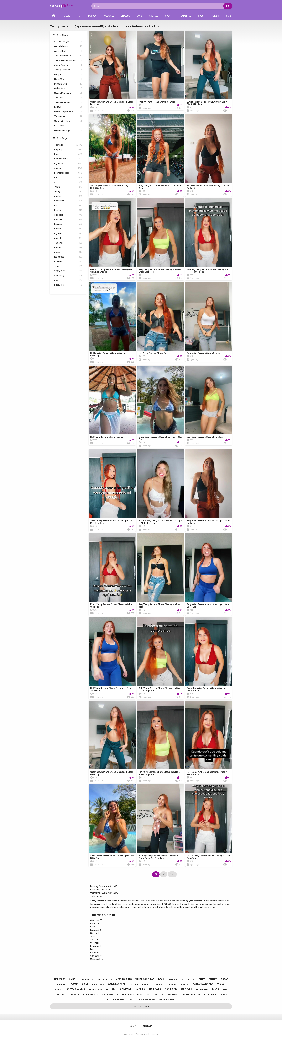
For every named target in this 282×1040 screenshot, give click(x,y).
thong (68, 191)
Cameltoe (186, 16)
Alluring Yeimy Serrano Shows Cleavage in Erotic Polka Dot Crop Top (158, 857)
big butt (68, 233)
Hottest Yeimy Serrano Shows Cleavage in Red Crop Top (207, 773)
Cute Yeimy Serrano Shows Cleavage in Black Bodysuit (111, 103)
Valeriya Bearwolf (68, 102)
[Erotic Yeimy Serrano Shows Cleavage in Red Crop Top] (112, 567)
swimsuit (184, 984)
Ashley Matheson (68, 56)
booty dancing (115, 999)
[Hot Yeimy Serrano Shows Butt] (160, 316)
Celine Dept (68, 88)
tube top (59, 994)
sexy (224, 994)
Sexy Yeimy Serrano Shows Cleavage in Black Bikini (160, 605)
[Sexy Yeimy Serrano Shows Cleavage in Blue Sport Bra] (208, 567)
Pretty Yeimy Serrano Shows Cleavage (157, 102)
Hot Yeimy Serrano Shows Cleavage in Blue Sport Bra (110, 689)
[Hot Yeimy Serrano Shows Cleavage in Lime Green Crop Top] (160, 735)
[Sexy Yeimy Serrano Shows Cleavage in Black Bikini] (160, 567)
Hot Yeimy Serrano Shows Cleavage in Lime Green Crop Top (159, 773)
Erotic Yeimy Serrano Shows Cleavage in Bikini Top (160, 438)
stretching (68, 275)
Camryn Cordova (68, 121)
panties (68, 196)
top (225, 989)
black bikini (210, 994)
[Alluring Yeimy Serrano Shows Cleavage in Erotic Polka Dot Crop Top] (160, 818)
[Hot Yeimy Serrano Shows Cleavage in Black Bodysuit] (208, 148)
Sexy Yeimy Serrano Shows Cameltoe (205, 437)
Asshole (153, 16)
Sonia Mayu (68, 79)
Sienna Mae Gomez (68, 93)
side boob (68, 215)
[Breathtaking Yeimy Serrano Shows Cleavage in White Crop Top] (160, 483)
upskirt (68, 247)
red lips (133, 984)
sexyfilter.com (137, 1034)
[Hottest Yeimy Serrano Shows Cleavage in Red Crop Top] (208, 735)
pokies (68, 252)
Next (172, 874)
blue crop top (166, 999)
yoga (68, 266)
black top (62, 984)
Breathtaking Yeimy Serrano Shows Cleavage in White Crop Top (160, 521)
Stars (67, 16)
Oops (139, 16)
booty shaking (68, 159)
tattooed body (190, 994)
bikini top (125, 989)
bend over (68, 210)
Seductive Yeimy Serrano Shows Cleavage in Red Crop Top (208, 689)
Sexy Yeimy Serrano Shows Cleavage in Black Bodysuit (208, 521)
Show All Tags (141, 1006)
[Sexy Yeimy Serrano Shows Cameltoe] (208, 400)
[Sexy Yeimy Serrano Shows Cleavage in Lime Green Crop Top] (160, 232)
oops (68, 280)
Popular (92, 16)
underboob (68, 201)
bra (68, 205)
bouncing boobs (68, 173)
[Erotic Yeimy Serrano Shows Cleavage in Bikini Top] (160, 400)
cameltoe (68, 243)
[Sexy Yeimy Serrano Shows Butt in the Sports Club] (160, 148)
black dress (98, 984)
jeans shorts (124, 979)
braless (68, 229)
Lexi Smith (68, 126)
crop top (68, 149)
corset (131, 1000)
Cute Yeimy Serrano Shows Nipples (203, 353)
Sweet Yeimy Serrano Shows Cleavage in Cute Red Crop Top (112, 521)
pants (215, 989)
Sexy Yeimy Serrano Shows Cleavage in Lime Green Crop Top (160, 270)
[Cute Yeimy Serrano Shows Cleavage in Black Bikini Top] (112, 735)
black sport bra (147, 1000)
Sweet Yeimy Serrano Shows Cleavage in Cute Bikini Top (112, 857)
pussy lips (68, 285)
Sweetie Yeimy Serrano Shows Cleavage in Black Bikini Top (207, 103)
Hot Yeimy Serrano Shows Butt (153, 353)
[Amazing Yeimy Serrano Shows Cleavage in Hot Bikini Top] (112, 148)
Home (53, 16)
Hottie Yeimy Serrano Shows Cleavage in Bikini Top (109, 354)
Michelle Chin (68, 84)
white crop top (144, 979)
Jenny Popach (68, 65)
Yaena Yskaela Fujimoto (68, 60)
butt (68, 177)
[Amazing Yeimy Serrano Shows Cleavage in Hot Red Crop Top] (208, 232)
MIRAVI (68, 107)
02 (163, 874)
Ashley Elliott (68, 51)
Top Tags (61, 138)
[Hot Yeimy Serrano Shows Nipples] (112, 400)
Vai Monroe (68, 116)
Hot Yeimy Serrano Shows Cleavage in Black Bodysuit (208, 186)
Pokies (215, 16)
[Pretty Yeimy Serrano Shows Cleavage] (160, 65)
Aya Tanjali (68, 98)
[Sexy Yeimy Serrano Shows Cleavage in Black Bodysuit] (208, 483)
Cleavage (109, 16)
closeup (68, 261)
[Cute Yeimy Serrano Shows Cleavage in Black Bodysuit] (112, 65)
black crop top (98, 989)
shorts (68, 168)
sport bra (202, 989)
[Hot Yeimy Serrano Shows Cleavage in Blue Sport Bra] (112, 651)
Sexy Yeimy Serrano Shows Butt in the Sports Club (160, 186)
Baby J (68, 74)
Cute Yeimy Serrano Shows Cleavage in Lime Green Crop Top (160, 689)
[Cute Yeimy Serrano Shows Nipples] (208, 316)
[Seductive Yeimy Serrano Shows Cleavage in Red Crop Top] (208, 651)
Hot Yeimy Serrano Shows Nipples (106, 437)
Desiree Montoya (68, 130)
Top (79, 16)
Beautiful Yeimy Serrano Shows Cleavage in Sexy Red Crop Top (111, 270)
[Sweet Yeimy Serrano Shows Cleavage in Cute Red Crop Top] (112, 483)
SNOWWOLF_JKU (68, 41)
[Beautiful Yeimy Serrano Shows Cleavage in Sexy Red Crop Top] (112, 232)
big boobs (68, 163)
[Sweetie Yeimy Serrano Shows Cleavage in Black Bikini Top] (208, 65)
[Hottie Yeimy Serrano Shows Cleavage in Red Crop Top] (208, 818)
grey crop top (105, 979)
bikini (68, 154)
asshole (68, 238)
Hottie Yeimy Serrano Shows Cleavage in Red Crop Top (208, 857)
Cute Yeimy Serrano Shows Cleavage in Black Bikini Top (111, 773)
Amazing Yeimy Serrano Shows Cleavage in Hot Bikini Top (110, 186)
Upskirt (169, 16)
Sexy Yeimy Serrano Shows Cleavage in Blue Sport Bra (208, 605)
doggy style (68, 271)
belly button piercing (136, 994)
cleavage (68, 145)
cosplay (68, 219)
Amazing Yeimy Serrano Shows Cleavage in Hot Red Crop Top (207, 270)
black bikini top (110, 994)
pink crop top (86, 979)
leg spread (68, 257)
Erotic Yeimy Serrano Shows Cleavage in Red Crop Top (111, 605)
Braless (125, 16)
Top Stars (62, 35)
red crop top (188, 979)
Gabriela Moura (68, 46)
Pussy (201, 16)
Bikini (228, 16)
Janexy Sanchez (68, 70)
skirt (68, 182)
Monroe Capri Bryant (68, 111)
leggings (68, 224)
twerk (68, 187)
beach (162, 979)
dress (224, 979)
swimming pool (116, 984)
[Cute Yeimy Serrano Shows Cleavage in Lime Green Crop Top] (160, 651)
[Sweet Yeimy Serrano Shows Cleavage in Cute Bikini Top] (112, 818)
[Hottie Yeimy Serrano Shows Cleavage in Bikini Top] (112, 316)
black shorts (90, 994)
